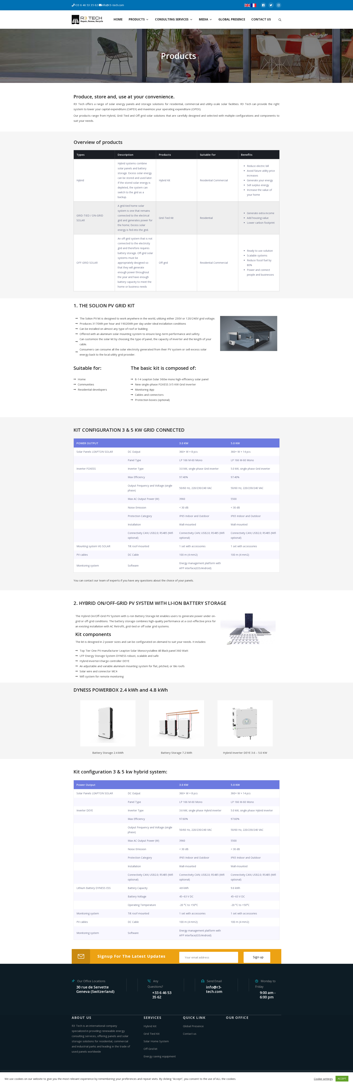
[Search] (280, 19)
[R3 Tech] (88, 19)
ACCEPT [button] (342, 1078)
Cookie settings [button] (323, 1078)
